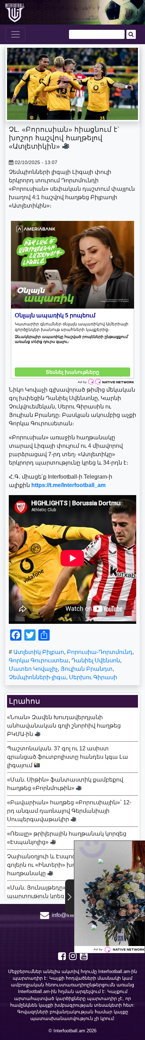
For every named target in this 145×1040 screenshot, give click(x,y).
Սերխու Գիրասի (93, 677)
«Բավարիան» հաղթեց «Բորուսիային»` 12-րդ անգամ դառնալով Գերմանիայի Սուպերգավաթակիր (69, 810)
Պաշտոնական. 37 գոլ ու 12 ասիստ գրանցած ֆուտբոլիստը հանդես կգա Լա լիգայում (67, 756)
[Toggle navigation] (15, 34)
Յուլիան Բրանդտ (87, 669)
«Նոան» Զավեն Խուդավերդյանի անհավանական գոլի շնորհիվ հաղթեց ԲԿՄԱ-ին (64, 725)
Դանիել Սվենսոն (95, 660)
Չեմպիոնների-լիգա (37, 677)
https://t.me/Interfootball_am (68, 485)
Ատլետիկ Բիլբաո (38, 652)
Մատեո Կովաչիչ (33, 669)
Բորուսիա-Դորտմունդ (99, 652)
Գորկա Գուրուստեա (39, 660)
